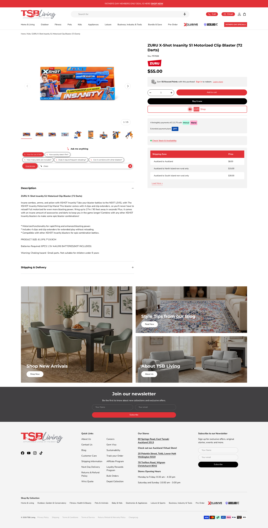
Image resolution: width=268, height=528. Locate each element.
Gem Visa (111, 444)
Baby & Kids (117, 503)
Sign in (199, 81)
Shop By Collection (30, 498)
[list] (77, 86)
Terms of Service (88, 517)
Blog (83, 450)
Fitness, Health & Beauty (80, 503)
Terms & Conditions (70, 517)
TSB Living (31, 517)
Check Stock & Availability (164, 140)
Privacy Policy (43, 517)
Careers (110, 439)
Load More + (157, 183)
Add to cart (212, 92)
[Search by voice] (184, 14)
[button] (244, 14)
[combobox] (130, 14)
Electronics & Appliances (136, 503)
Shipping (55, 517)
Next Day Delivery (90, 466)
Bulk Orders (113, 475)
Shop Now (35, 374)
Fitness (58, 24)
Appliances (93, 24)
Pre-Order (173, 24)
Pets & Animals (101, 503)
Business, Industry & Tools (130, 24)
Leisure (108, 24)
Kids (80, 24)
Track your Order (115, 455)
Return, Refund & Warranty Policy (111, 517)
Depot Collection (115, 481)
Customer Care (89, 455)
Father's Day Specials (236, 24)
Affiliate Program (115, 461)
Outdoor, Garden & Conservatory (51, 503)
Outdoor (45, 24)
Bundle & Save (155, 24)
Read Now (149, 324)
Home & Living (28, 24)
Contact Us (86, 444)
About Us (149, 374)
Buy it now (197, 101)
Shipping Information (91, 461)
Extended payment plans (160, 129)
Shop (200, 109)
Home (23, 34)
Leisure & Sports (158, 503)
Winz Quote (87, 481)
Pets (70, 24)
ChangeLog (133, 517)
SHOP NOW (157, 3)
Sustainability (113, 450)
